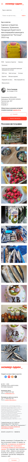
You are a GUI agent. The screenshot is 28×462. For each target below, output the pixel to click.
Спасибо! (15, 114)
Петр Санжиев (12, 89)
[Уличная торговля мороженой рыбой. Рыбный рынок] (14, 254)
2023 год (4, 73)
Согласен (14, 460)
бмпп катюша (12, 73)
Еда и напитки (5, 22)
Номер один (14, 4)
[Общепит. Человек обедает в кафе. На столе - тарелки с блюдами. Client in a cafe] (14, 155)
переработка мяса (7, 79)
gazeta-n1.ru (17, 110)
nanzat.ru (17, 431)
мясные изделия (13, 76)
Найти (23, 15)
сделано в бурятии (10, 62)
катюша (20, 73)
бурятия (4, 76)
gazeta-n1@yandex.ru (10, 400)
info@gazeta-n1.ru (9, 393)
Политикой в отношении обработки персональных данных (13, 447)
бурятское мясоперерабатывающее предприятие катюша (12, 69)
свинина (20, 62)
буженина (4, 65)
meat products (5, 83)
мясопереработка (19, 79)
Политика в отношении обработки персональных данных (10, 427)
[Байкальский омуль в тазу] (14, 274)
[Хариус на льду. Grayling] (14, 353)
